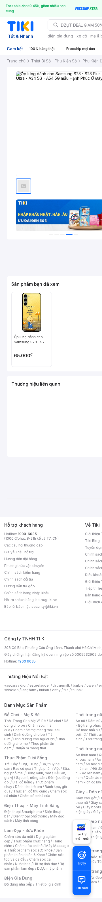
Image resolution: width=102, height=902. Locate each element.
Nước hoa (23, 864)
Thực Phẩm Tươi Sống (25, 757)
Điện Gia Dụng (18, 878)
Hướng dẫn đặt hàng (20, 559)
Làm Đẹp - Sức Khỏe (24, 830)
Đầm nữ (94, 721)
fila (66, 690)
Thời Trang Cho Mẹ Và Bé (25, 721)
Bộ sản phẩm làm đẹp (34, 866)
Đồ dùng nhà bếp (18, 884)
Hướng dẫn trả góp (19, 586)
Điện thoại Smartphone (23, 812)
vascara (10, 685)
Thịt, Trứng (30, 764)
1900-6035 (27, 534)
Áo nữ (80, 721)
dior (23, 685)
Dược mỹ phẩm (49, 868)
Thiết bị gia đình (48, 884)
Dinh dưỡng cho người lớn (34, 739)
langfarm (29, 690)
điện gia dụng (60, 35)
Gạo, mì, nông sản (30, 777)
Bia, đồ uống (22, 782)
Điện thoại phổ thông (30, 816)
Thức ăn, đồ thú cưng (30, 791)
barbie (78, 685)
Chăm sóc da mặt (18, 836)
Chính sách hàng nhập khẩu (26, 593)
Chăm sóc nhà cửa (35, 796)
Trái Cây (11, 764)
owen (91, 685)
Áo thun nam (86, 755)
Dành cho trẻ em (28, 787)
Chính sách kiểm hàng (22, 572)
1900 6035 (27, 661)
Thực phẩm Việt (47, 768)
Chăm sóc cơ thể (28, 846)
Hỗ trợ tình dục (45, 864)
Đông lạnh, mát (38, 773)
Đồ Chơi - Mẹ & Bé (22, 714)
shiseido (11, 690)
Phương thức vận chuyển (24, 566)
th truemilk (61, 685)
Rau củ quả (22, 768)
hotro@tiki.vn (46, 600)
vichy (56, 690)
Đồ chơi (55, 721)
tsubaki (77, 690)
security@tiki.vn (44, 606)
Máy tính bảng (26, 821)
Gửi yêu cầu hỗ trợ (18, 552)
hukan (44, 690)
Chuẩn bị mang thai (30, 748)
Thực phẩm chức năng (31, 841)
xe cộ (81, 35)
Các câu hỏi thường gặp (23, 545)
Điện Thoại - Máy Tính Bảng (32, 805)
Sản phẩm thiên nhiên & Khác (33, 852)
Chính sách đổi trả (18, 579)
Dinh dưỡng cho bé (29, 734)
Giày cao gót (86, 798)
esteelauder (39, 685)
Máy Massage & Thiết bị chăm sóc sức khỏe (36, 848)
